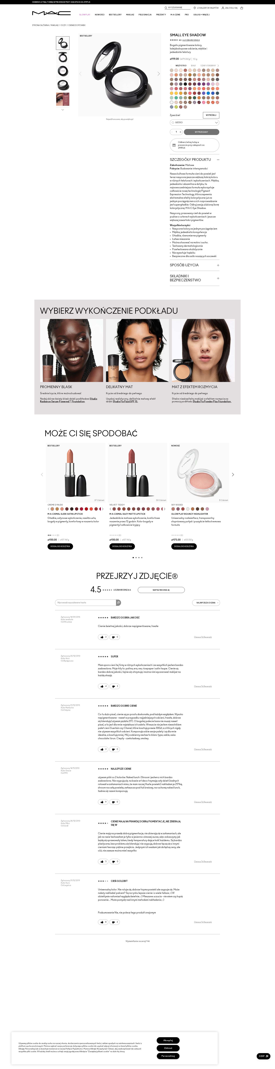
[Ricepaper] (213, 70)
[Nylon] (194, 70)
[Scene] (194, 102)
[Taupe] (124, 509)
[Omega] (208, 70)
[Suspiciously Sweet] (217, 88)
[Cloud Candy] (183, 509)
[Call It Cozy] (57, 509)
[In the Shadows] (213, 93)
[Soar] (138, 509)
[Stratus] (207, 509)
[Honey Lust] (185, 75)
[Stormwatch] (217, 93)
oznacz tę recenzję (203, 637)
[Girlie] (171, 88)
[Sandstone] (203, 75)
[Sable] (185, 107)
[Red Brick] (213, 102)
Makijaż (54, 25)
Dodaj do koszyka (60, 546)
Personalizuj (168, 1056)
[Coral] (203, 88)
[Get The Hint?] (158, 509)
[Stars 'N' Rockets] (208, 84)
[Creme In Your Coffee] (67, 509)
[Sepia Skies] (202, 509)
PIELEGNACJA (145, 15)
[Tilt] (171, 107)
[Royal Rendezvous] (194, 79)
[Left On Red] (86, 509)
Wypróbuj (211, 115)
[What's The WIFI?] (176, 107)
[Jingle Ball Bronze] (199, 97)
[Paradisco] (217, 102)
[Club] (171, 84)
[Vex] (171, 70)
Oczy (63, 25)
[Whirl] (133, 509)
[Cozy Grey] (208, 79)
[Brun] (185, 79)
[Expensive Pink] (208, 88)
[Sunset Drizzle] (178, 509)
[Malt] (199, 70)
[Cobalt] (203, 93)
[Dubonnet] (76, 509)
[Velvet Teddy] (114, 509)
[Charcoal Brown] (208, 75)
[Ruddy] (190, 93)
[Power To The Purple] (199, 84)
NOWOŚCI (99, 15)
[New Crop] (176, 97)
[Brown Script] (185, 70)
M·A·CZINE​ (175, 15)
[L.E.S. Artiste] (203, 70)
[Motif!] (176, 75)
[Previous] (49, 509)
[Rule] (213, 88)
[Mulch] (208, 97)
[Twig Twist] (143, 509)
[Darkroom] (203, 84)
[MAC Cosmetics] (51, 13)
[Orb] (176, 102)
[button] (263, 1056)
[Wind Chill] (188, 509)
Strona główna (40, 25)
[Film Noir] (72, 509)
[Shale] (176, 84)
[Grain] (171, 75)
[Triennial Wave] (208, 93)
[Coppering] (180, 107)
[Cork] (171, 79)
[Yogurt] (217, 84)
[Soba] (213, 75)
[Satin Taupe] (176, 79)
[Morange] (91, 509)
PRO (187, 15)
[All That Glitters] (217, 70)
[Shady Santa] (199, 93)
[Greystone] (180, 84)
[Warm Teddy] (129, 509)
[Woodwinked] (203, 97)
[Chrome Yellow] (176, 93)
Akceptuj (168, 1040)
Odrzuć (168, 1048)
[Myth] (62, 509)
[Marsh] (185, 93)
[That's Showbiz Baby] (194, 97)
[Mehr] (153, 509)
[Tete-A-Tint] (199, 75)
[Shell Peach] (199, 88)
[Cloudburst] (193, 509)
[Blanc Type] (180, 70)
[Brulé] (190, 70)
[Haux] (203, 79)
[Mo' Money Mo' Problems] (190, 97)
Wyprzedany (201, 132)
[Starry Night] (199, 102)
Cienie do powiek (76, 25)
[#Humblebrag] (213, 84)
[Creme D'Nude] (52, 509)
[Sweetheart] (96, 509)
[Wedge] (217, 75)
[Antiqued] (217, 97)
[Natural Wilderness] (190, 75)
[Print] (217, 79)
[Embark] (190, 102)
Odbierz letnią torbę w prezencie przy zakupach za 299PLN (61, 2)
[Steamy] (180, 97)
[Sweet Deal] (148, 509)
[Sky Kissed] (173, 509)
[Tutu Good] (208, 102)
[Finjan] (199, 79)
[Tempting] (194, 75)
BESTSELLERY (115, 15)
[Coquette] (213, 79)
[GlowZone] (197, 509)
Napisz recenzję (161, 590)
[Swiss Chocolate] (190, 79)
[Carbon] (185, 84)
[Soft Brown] (180, 102)
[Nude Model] (190, 84)
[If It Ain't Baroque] (180, 93)
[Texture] (185, 102)
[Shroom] (176, 70)
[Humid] (185, 97)
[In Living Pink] (176, 88)
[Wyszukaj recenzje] (118, 603)
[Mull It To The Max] (119, 509)
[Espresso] (180, 79)
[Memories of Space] (171, 93)
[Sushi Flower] (203, 102)
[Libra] (185, 88)
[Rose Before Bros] (180, 88)
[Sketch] (194, 84)
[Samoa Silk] (194, 88)
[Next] (102, 509)
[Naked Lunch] (180, 75)
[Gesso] (171, 102)
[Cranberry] (190, 88)
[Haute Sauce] (194, 93)
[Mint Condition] (171, 97)
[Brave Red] (81, 509)
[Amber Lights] (213, 97)
